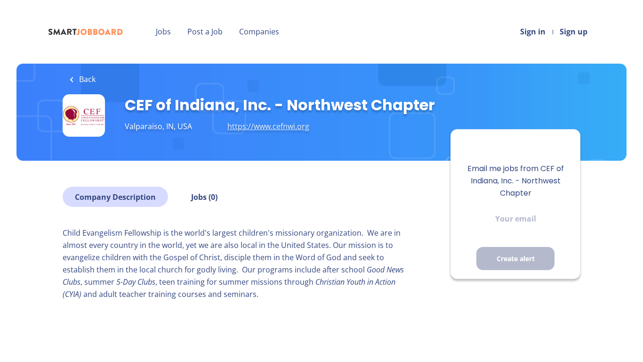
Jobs (163, 31)
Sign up (573, 31)
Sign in (533, 31)
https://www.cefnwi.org (268, 126)
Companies (259, 31)
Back (86, 79)
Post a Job (205, 31)
